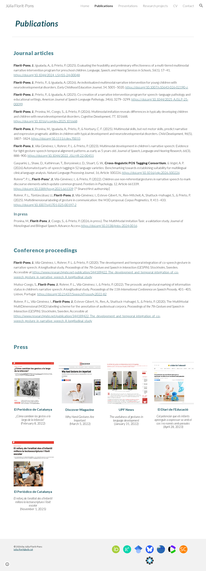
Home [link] (84, 6)
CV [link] (175, 6)
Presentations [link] (128, 6)
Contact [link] (188, 6)
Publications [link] (104, 6)
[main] (103, 23)
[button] (201, 5)
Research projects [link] (155, 6)
